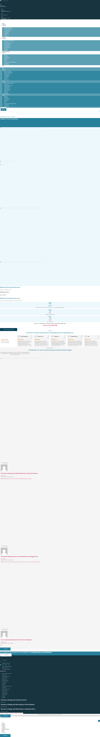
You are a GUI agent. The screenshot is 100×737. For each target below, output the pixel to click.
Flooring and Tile (7, 31)
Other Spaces (6, 36)
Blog (3, 65)
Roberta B (56, 336)
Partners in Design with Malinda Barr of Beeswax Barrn (18, 709)
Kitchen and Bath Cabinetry (9, 40)
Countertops (6, 32)
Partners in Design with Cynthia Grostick (13, 700)
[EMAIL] (50, 310)
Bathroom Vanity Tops (8, 43)
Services (4, 25)
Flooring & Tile (6, 45)
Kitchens (5, 96)
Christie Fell (40, 336)
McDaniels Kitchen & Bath (5, 116)
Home (3, 23)
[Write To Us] (2, 9)
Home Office (6, 33)
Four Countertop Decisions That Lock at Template (16, 640)
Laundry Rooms (7, 30)
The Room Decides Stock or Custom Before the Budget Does (19, 556)
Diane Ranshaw (24, 336)
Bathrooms (6, 56)
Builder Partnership (5, 51)
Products (4, 38)
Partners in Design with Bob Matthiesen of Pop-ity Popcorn (19, 473)
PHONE (50, 319)
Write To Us (3, 10)
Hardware (6, 49)
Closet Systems (7, 44)
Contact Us (4, 732)
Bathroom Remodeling (8, 29)
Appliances (6, 50)
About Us (4, 24)
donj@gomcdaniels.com (6, 663)
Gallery (3, 52)
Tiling (5, 102)
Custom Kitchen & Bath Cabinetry (10, 62)
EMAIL (50, 312)
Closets (5, 35)
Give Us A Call (2, 5)
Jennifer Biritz (74, 336)
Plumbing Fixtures (7, 46)
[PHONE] (50, 317)
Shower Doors (6, 90)
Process (3, 37)
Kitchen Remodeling (7, 27)
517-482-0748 (4, 660)
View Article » (3, 475)
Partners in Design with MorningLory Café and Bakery (18, 704)
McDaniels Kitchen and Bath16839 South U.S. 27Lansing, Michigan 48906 (7, 668)
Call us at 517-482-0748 (50, 325)
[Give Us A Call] (0, 4)
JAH (88, 336)
